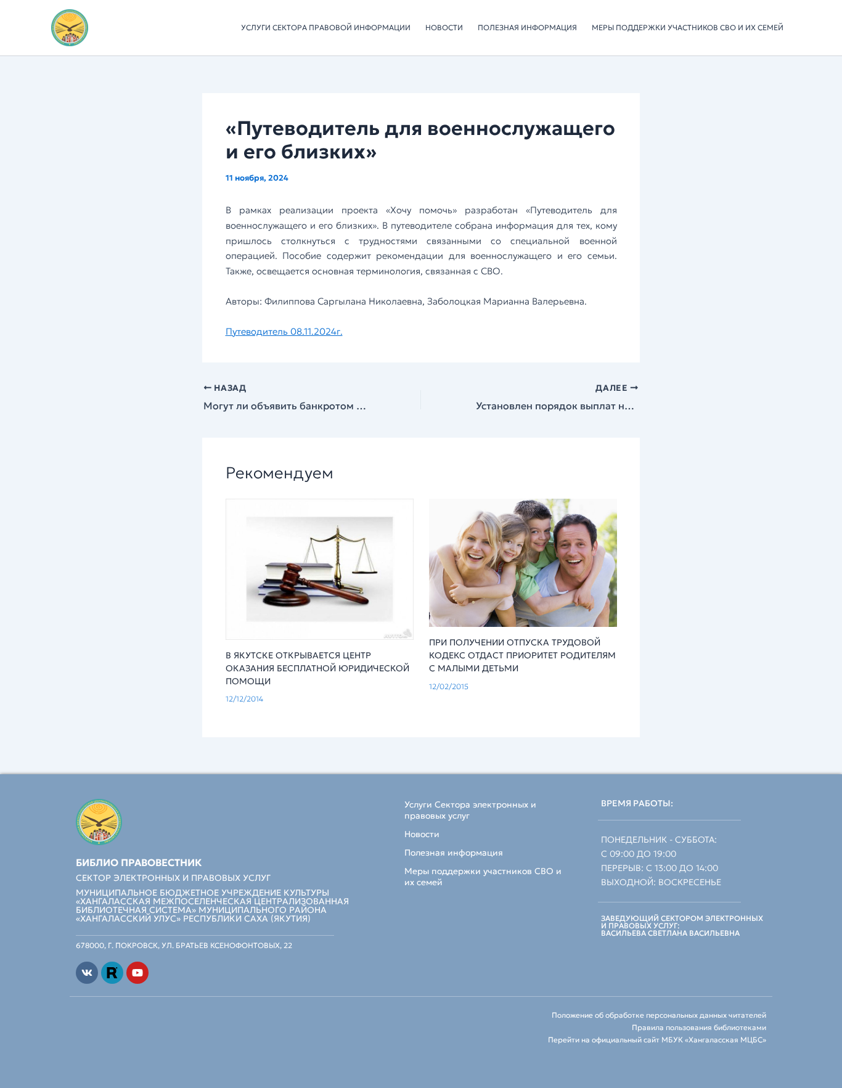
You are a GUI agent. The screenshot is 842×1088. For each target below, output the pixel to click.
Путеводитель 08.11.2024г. (284, 331)
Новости (444, 27)
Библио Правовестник (139, 862)
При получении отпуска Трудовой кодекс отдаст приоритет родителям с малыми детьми (522, 655)
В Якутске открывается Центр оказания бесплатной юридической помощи (317, 668)
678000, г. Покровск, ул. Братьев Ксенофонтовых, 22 (184, 945)
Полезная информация (527, 27)
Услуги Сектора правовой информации (326, 27)
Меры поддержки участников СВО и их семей (687, 27)
